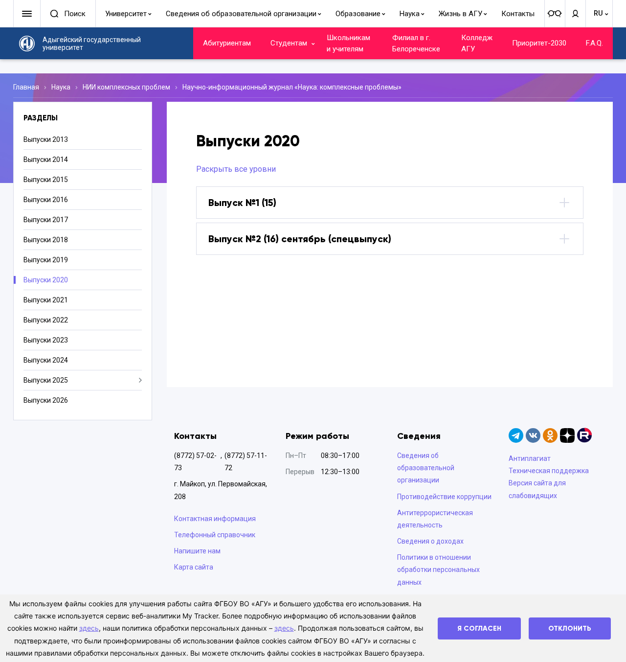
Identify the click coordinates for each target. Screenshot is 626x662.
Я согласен (479, 628)
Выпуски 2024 (45, 360)
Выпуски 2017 (45, 220)
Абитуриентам (227, 43)
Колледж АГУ (476, 43)
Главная (26, 87)
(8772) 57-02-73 (195, 462)
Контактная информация (215, 519)
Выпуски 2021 (45, 300)
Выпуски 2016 (45, 200)
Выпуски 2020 (45, 280)
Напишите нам (197, 551)
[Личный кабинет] (575, 13)
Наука (410, 13)
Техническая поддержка (549, 471)
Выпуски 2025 (45, 380)
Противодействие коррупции (444, 497)
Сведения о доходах (430, 541)
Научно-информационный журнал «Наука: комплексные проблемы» (292, 87)
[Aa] (554, 13)
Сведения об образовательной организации (241, 13)
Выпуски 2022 (45, 320)
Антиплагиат (530, 458)
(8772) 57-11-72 (245, 462)
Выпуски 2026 (45, 400)
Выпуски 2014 (45, 159)
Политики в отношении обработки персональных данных (438, 569)
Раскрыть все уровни (236, 169)
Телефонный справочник (214, 535)
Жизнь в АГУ (460, 13)
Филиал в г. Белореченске (416, 43)
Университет (126, 13)
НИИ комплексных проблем (126, 87)
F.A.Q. (594, 43)
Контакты (518, 13)
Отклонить (569, 628)
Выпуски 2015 (45, 179)
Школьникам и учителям (348, 43)
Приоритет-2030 (539, 43)
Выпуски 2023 (45, 340)
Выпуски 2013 (45, 139)
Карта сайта (193, 567)
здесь (89, 628)
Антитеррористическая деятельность (435, 519)
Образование (357, 13)
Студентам (288, 43)
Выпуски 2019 (45, 260)
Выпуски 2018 (45, 240)
